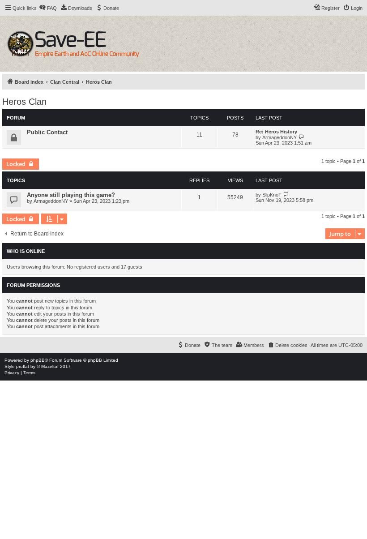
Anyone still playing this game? (71, 195)
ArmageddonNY (279, 137)
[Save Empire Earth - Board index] (74, 43)
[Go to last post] (286, 194)
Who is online (26, 251)
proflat (22, 366)
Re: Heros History (276, 131)
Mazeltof (50, 366)
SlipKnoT (272, 194)
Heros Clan (24, 102)
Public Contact (47, 132)
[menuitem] (48, 8)
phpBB (37, 360)
